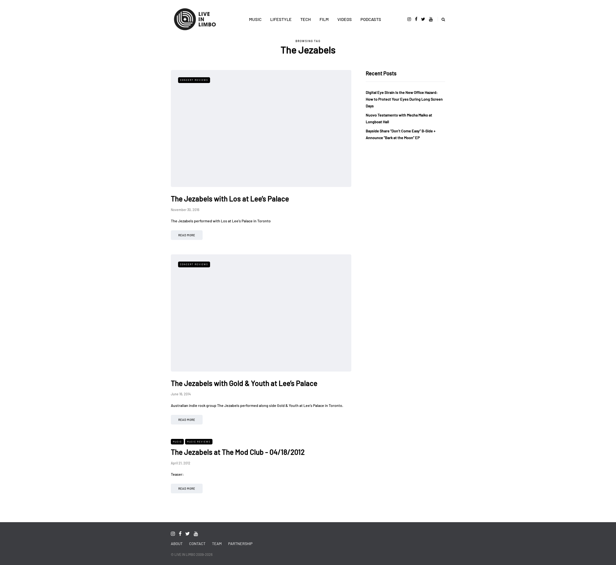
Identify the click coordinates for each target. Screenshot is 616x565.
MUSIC (255, 19)
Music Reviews (199, 441)
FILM (324, 19)
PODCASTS (370, 19)
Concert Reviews (194, 79)
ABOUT (177, 543)
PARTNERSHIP (240, 543)
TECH (305, 19)
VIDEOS (344, 19)
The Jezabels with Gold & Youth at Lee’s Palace (244, 383)
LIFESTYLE (281, 19)
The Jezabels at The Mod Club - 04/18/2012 (238, 452)
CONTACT (197, 543)
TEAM (217, 543)
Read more (186, 235)
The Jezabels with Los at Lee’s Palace (230, 198)
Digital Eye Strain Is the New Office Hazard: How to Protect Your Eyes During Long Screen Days (404, 99)
